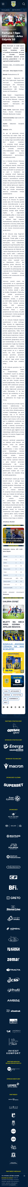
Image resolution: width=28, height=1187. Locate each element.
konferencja (13, 698)
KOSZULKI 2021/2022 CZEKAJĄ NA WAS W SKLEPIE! (13, 646)
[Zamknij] (24, 1176)
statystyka (17, 695)
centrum (7, 695)
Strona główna (5, 10)
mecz (5, 702)
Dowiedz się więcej (7, 1177)
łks (5, 698)
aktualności (15, 691)
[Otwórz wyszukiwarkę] (23, 4)
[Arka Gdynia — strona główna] (13, 4)
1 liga (6, 691)
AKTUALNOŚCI (16, 10)
